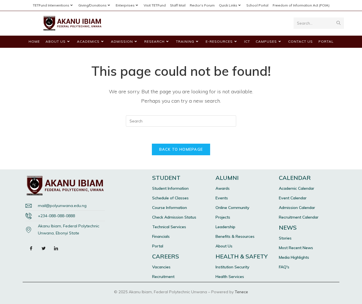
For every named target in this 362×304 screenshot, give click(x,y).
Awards (223, 188)
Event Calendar (293, 197)
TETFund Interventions (51, 5)
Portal (157, 246)
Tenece (241, 291)
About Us (224, 246)
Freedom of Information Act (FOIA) (301, 5)
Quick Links (228, 5)
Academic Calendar (296, 188)
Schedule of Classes (170, 197)
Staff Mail (178, 5)
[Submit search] (338, 23)
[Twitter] (43, 248)
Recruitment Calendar (298, 217)
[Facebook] (31, 248)
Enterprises (125, 5)
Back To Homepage (181, 149)
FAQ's (284, 266)
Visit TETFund (155, 5)
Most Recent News (296, 247)
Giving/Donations (92, 5)
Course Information (169, 207)
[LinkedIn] (56, 248)
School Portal (257, 5)
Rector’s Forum (202, 5)
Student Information (170, 188)
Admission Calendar (297, 207)
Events (222, 197)
